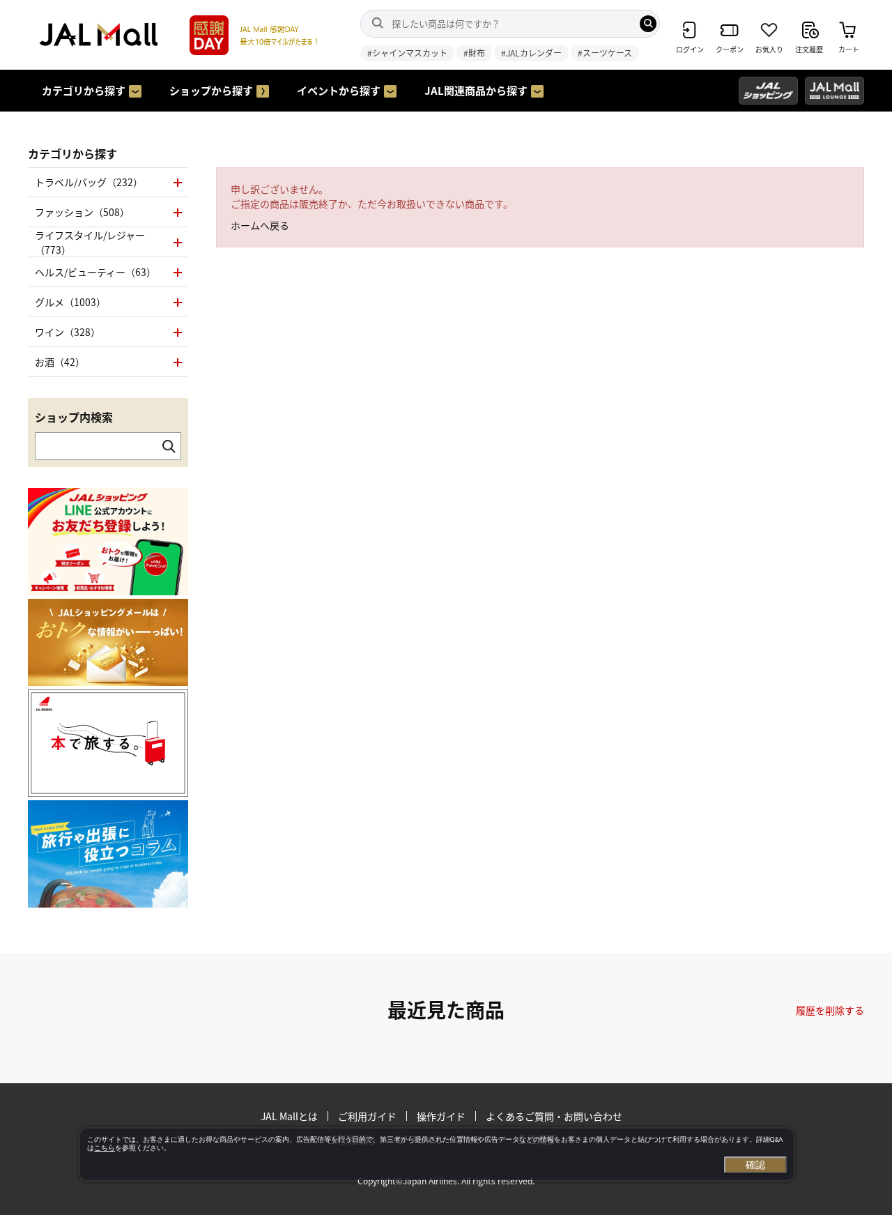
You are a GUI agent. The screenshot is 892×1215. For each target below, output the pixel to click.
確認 (755, 1164)
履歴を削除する (830, 1010)
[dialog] (437, 1154)
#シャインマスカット (407, 53)
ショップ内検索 (74, 416)
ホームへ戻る (260, 225)
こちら (104, 1148)
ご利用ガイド (367, 1116)
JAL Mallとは (289, 1116)
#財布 (474, 53)
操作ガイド (441, 1116)
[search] (648, 23)
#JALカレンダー (531, 53)
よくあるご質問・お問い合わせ (554, 1116)
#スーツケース (605, 53)
